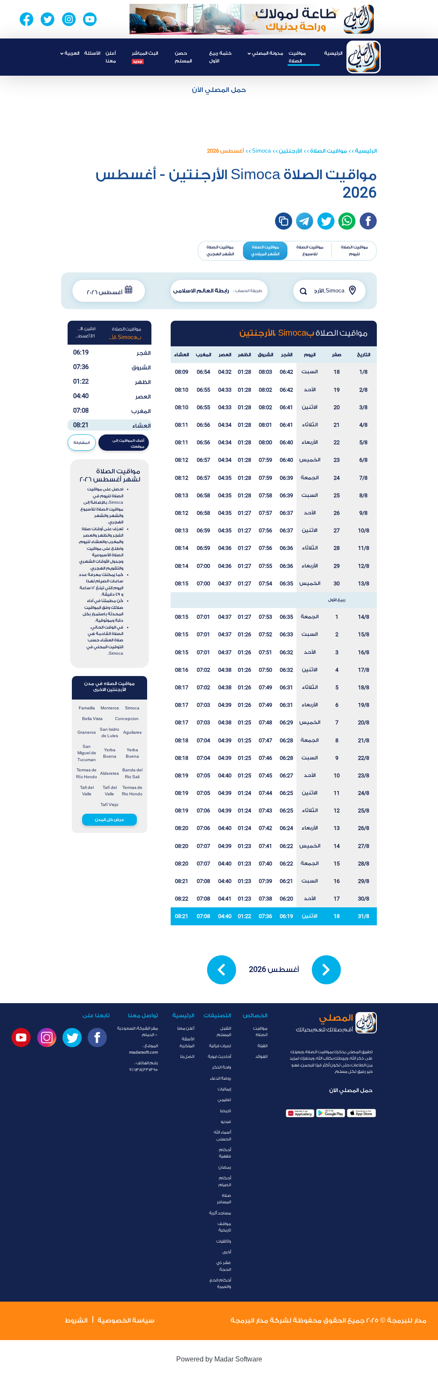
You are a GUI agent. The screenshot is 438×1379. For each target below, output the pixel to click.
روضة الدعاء (220, 1078)
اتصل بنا (187, 1056)
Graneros (86, 732)
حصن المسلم (183, 56)
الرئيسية (333, 53)
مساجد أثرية (220, 1213)
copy (283, 221)
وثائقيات (223, 1241)
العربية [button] (71, 53)
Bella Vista (92, 719)
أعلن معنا (111, 56)
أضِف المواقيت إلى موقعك (128, 443)
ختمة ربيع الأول (220, 56)
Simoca (261, 151)
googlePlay (330, 1113)
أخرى (226, 1252)
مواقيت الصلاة (297, 56)
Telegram (304, 221)
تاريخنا (225, 1111)
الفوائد (261, 1056)
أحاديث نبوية (219, 1056)
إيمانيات (224, 1089)
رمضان (225, 1167)
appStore (361, 1113)
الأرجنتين (290, 151)
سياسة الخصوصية (126, 1320)
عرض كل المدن (109, 820)
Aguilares (132, 732)
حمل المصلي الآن (219, 90)
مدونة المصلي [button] (267, 53)
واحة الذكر (221, 1067)
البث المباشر (145, 56)
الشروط (76, 1320)
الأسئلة (92, 53)
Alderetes (109, 773)
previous (221, 969)
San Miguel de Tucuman (86, 753)
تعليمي (224, 1100)
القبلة (262, 1046)
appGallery (300, 1113)
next (326, 969)
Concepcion (127, 719)
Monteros (110, 708)
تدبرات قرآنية (220, 1046)
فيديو (226, 1121)
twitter (325, 221)
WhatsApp (346, 221)
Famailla (87, 708)
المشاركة (82, 443)
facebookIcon (368, 221)
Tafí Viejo (109, 805)
